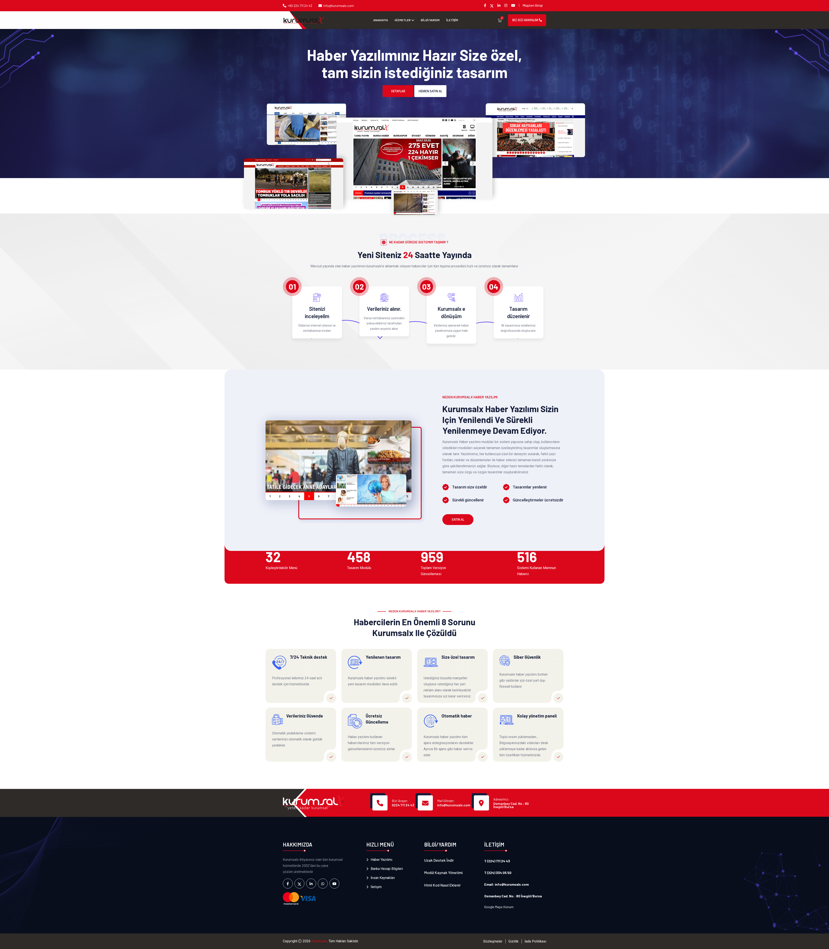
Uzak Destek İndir (439, 860)
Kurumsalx (319, 941)
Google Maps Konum (499, 907)
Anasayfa (380, 20)
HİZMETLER (403, 20)
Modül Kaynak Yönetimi (443, 872)
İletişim (376, 887)
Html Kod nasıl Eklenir (442, 885)
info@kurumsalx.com (338, 5)
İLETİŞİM (452, 20)
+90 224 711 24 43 (300, 5)
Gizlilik (513, 941)
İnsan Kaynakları (383, 878)
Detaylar (398, 91)
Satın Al (458, 519)
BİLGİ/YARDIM (430, 20)
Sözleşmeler (492, 941)
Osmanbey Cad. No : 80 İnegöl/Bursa (511, 805)
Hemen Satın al (430, 91)
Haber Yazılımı (381, 860)
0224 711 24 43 (403, 805)
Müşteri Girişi (533, 5)
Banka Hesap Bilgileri (387, 869)
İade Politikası (535, 941)
